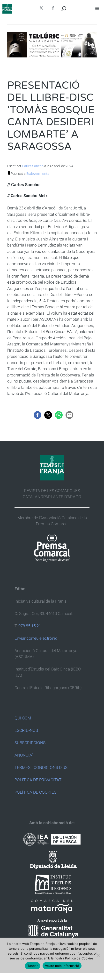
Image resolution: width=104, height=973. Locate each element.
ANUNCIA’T (25, 755)
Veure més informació (62, 966)
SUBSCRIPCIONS (30, 742)
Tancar (32, 966)
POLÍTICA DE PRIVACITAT (38, 779)
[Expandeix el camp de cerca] (64, 8)
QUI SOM (23, 718)
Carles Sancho (33, 166)
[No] (98, 955)
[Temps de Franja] (7, 8)
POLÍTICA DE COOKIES (35, 792)
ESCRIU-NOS (26, 730)
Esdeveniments (37, 173)
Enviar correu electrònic (36, 638)
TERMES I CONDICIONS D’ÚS (41, 767)
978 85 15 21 (29, 625)
